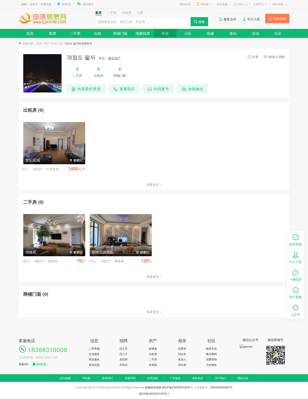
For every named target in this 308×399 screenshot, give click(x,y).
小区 (187, 33)
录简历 (124, 365)
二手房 (75, 33)
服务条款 (197, 378)
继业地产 (114, 58)
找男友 (182, 348)
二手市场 (94, 348)
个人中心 (238, 4)
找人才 (124, 354)
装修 (210, 33)
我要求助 (211, 359)
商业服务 (94, 359)
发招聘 (124, 359)
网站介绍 (242, 378)
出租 (97, 33)
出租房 (153, 354)
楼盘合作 (230, 19)
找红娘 (182, 365)
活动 (255, 33)
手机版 (86, 378)
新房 (52, 33)
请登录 (34, 4)
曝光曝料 (211, 354)
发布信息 (94, 365)
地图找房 (143, 33)
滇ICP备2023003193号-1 (177, 387)
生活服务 (94, 354)
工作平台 (258, 4)
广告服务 (175, 378)
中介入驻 (253, 19)
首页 (30, 33)
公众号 (295, 314)
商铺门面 (120, 33)
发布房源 (279, 18)
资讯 (233, 33)
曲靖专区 (211, 348)
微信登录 (88, 4)
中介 (165, 33)
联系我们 (107, 378)
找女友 (182, 354)
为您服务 (211, 365)
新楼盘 (153, 348)
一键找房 (295, 279)
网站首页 (185, 4)
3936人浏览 (276, 56)
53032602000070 (221, 387)
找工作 (124, 348)
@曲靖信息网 (153, 387)
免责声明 (130, 378)
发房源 (153, 365)
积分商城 (222, 4)
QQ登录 (66, 4)
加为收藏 (65, 378)
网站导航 (278, 4)
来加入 (182, 359)
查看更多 (152, 184)
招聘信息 (152, 378)
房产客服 (295, 297)
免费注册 (45, 4)
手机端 (204, 4)
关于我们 (220, 378)
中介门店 (56, 43)
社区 (278, 33)
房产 (46, 43)
